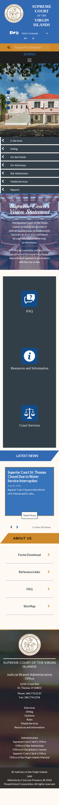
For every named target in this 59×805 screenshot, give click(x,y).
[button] (11, 527)
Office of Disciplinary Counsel (29, 749)
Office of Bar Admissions (29, 745)
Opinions (29, 715)
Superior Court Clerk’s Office (29, 753)
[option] (29, 100)
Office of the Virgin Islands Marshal (29, 757)
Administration (29, 737)
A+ (25, 38)
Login (29, 776)
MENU (30, 54)
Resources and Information (29, 727)
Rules (30, 719)
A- (33, 38)
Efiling (29, 711)
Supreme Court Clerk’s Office (29, 741)
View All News (42, 527)
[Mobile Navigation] (29, 60)
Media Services (29, 723)
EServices (29, 707)
